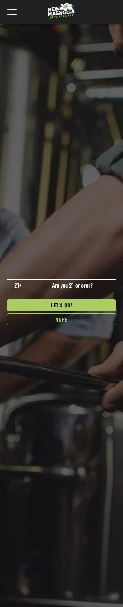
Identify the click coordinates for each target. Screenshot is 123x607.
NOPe (61, 319)
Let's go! (61, 305)
